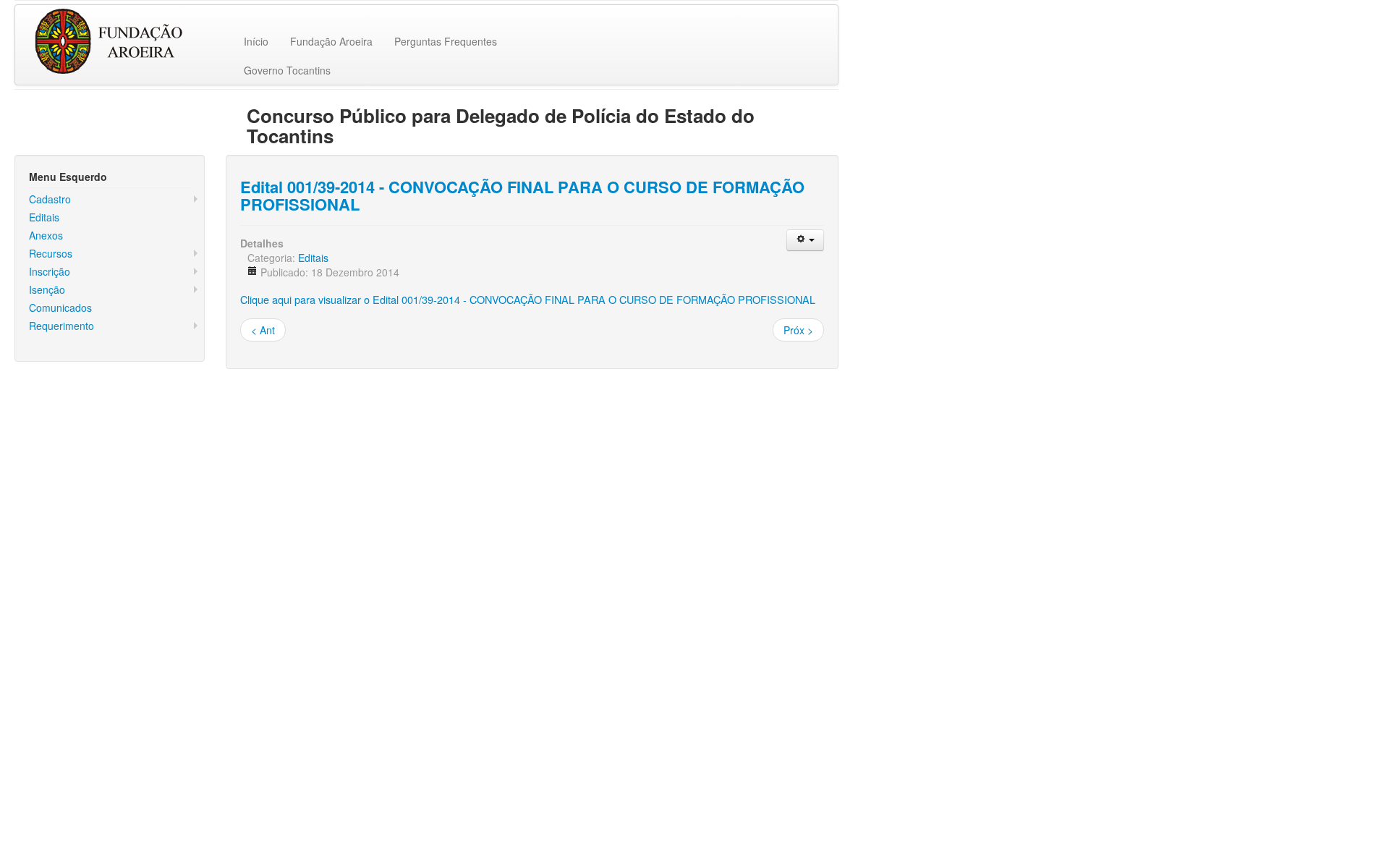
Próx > (798, 330)
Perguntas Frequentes (445, 41)
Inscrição (49, 271)
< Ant (263, 330)
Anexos (46, 235)
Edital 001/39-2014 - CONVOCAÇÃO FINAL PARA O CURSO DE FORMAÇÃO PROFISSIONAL (522, 195)
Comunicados (60, 307)
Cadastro (50, 199)
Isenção (47, 289)
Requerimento (61, 325)
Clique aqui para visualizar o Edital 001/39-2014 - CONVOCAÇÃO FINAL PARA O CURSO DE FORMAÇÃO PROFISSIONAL (527, 299)
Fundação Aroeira (331, 41)
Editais (44, 217)
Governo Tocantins (287, 70)
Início (256, 41)
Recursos (50, 253)
